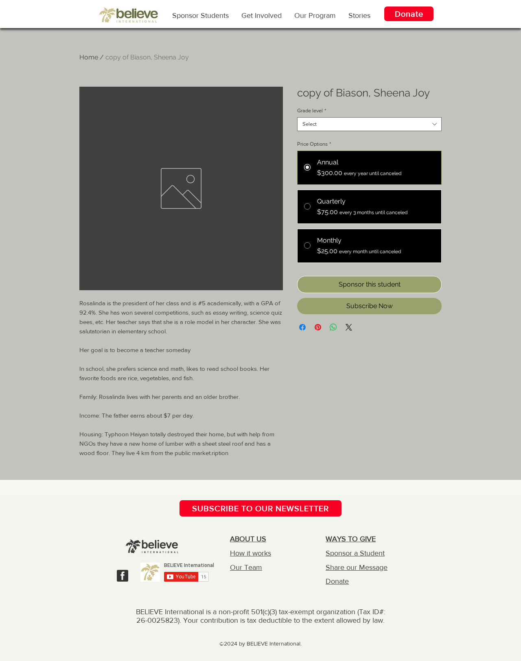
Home (88, 57)
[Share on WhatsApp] (333, 327)
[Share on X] (349, 327)
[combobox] (369, 124)
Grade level (311, 110)
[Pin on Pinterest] (318, 327)
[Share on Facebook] (302, 327)
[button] (315, 15)
